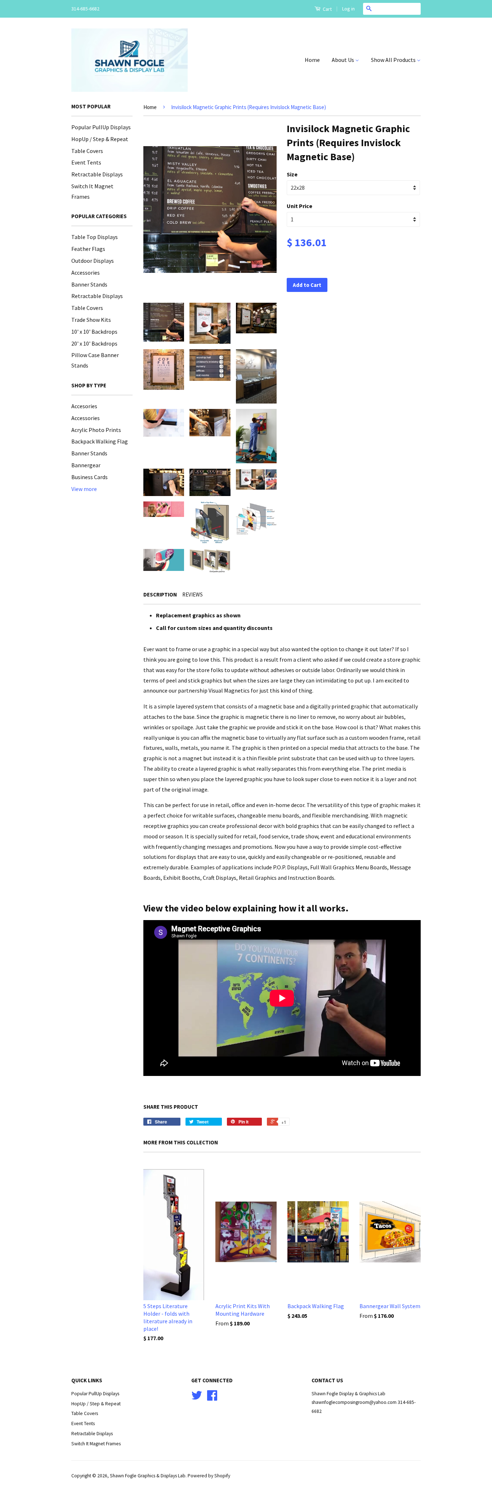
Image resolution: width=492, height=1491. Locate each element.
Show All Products (394, 59)
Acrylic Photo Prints (96, 429)
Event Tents (86, 162)
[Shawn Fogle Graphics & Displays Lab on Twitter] (196, 1398)
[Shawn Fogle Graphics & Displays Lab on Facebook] (212, 1398)
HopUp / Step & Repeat (99, 139)
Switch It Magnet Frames (96, 1444)
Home (312, 59)
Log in (348, 8)
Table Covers (87, 150)
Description (160, 594)
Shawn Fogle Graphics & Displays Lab (147, 1476)
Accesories (84, 406)
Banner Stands (89, 284)
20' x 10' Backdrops (94, 343)
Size (292, 174)
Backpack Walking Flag (99, 441)
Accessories (85, 272)
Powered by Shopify (209, 1476)
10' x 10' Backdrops (94, 331)
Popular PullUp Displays (101, 127)
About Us (343, 59)
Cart (327, 9)
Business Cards (89, 477)
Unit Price (299, 206)
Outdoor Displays (92, 260)
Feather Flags (88, 248)
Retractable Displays (97, 174)
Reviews (192, 594)
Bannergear (85, 465)
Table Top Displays (94, 236)
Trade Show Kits (91, 319)
